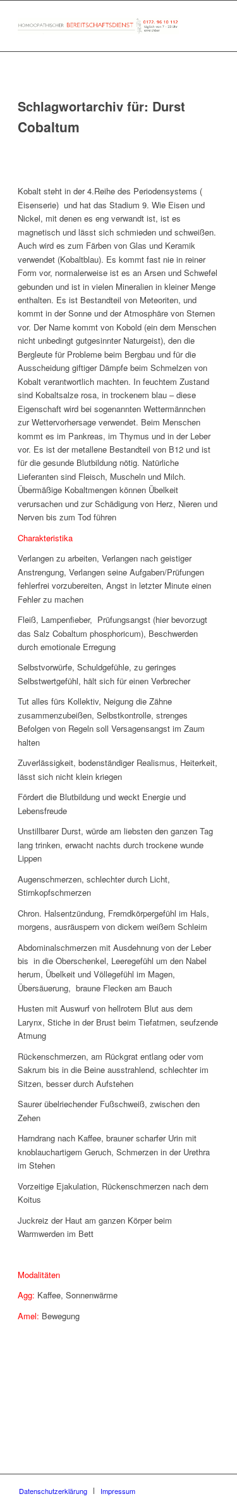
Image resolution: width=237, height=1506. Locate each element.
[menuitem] (53, 1491)
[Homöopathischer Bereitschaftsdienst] (98, 26)
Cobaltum (49, 126)
